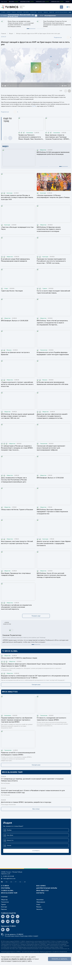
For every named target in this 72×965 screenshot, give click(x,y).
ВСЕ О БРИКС (41, 885)
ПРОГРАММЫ (5, 888)
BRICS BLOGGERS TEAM (9, 893)
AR (25, 882)
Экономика (39, 899)
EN (6, 882)
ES (20, 882)
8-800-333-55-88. (26, 945)
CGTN (34, 106)
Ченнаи (9, 845)
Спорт (38, 904)
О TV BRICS (5, 885)
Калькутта (10, 840)
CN (11, 882)
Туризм (3, 904)
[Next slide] (69, 91)
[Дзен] (17, 916)
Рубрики (4, 897)
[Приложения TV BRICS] (3, 929)
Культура (4, 907)
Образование (40, 902)
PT (16, 882)
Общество (4, 899)
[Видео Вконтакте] (12, 921)
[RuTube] (3, 921)
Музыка (38, 907)
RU (2, 882)
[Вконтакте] (3, 916)
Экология (39, 909)
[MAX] (17, 921)
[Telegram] (7, 921)
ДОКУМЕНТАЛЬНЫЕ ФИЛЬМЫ (46, 888)
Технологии (5, 902)
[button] (31, 28)
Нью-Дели (10, 835)
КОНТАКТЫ (40, 893)
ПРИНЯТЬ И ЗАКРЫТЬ (59, 959)
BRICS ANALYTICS (42, 890)
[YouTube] (12, 916)
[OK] (7, 916)
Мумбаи (9, 830)
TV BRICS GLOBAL (7, 890)
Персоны (4, 909)
